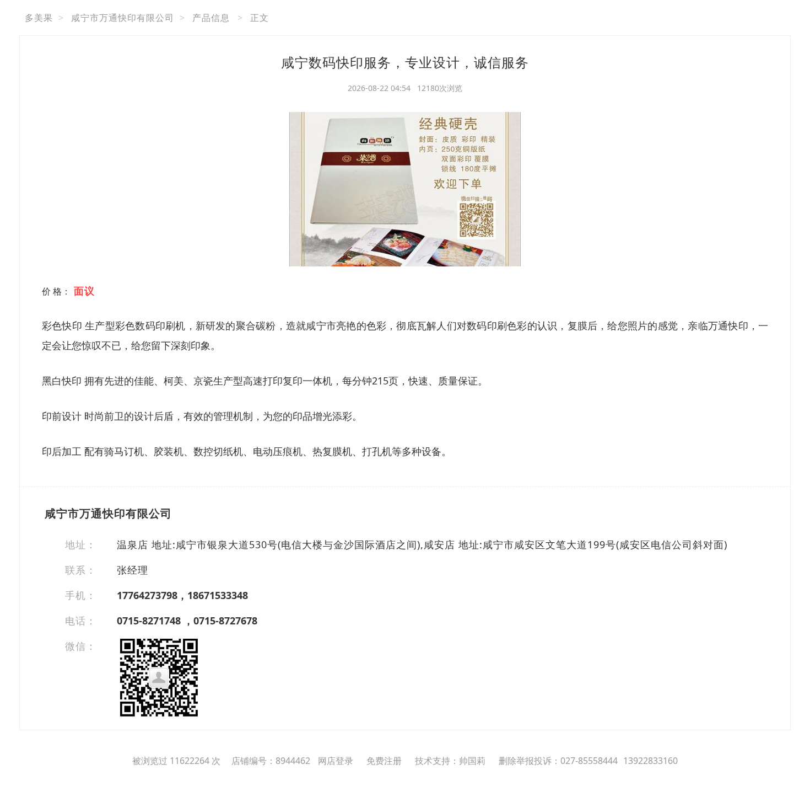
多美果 (39, 18)
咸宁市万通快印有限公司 (122, 18)
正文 (259, 18)
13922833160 (650, 761)
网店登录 (335, 761)
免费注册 (384, 761)
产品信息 (211, 18)
